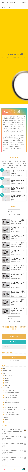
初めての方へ (15, 336)
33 (24, 326)
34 (12, 329)
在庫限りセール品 (7, 370)
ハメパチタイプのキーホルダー (12, 395)
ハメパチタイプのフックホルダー (12, 392)
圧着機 (6, 383)
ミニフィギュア (8, 422)
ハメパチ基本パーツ (9, 390)
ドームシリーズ (6, 400)
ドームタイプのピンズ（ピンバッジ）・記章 (15, 409)
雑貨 (4, 368)
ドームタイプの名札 (9, 412)
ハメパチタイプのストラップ (11, 397)
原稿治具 (7, 378)
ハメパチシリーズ (7, 387)
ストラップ (7, 419)
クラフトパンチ (8, 375)
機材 (4, 373)
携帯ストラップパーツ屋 (8, 2)
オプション (5, 417)
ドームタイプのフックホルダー (12, 402)
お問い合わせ (15, 341)
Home (4, 7)
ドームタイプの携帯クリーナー (12, 414)
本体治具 (7, 380)
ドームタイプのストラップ (11, 407)
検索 (14, 469)
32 (21, 326)
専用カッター (8, 385)
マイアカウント (4, 469)
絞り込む (14, 357)
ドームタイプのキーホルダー (11, 405)
